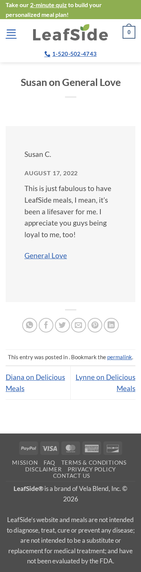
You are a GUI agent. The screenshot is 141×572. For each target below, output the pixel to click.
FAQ (49, 462)
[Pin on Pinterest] (95, 325)
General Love (45, 255)
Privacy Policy (92, 469)
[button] (11, 32)
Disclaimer (43, 469)
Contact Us (71, 476)
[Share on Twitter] (62, 325)
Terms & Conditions (94, 462)
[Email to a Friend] (78, 325)
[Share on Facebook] (46, 325)
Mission (25, 462)
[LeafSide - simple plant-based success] (70, 32)
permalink (119, 357)
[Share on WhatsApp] (29, 325)
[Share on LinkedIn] (111, 325)
